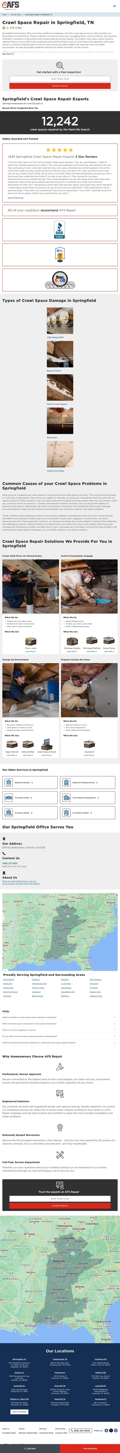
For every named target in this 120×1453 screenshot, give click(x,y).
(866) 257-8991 (9, 863)
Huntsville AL (19, 1386)
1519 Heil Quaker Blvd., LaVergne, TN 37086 (23, 847)
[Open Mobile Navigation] (114, 6)
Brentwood (37, 996)
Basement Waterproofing (28, 1433)
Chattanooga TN (60, 1359)
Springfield (8, 980)
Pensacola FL (100, 1399)
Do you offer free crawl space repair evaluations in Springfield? (29, 1036)
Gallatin (65, 980)
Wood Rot (52, 437)
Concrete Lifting (61, 1433)
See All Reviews (15, 198)
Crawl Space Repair (46, 1433)
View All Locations (19, 1412)
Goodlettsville (68, 992)
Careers (21, 1429)
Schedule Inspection (60, 86)
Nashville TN (60, 1399)
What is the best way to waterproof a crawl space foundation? (29, 1024)
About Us (5, 1429)
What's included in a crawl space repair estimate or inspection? (29, 1017)
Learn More (30, 651)
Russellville (95, 992)
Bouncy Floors (54, 371)
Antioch (36, 980)
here (24, 866)
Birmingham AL (19, 1359)
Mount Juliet (38, 988)
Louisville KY (100, 1386)
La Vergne (66, 984)
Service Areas (16, 14)
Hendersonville (39, 984)
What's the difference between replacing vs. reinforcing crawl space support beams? (38, 1043)
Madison (65, 996)
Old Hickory (96, 980)
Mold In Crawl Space (57, 404)
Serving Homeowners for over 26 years (21, 103)
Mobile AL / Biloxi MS (19, 1399)
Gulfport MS (100, 1373)
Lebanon (36, 992)
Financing (42, 1429)
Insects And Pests (55, 471)
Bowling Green (10, 992)
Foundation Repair (9, 1433)
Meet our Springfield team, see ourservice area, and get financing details (21, 882)
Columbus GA (101, 1359)
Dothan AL (19, 1373)
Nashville (7, 984)
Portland (94, 984)
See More (7, 54)
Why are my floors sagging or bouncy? (19, 1030)
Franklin (7, 996)
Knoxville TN (60, 1386)
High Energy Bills (55, 337)
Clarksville (8, 988)
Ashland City (96, 996)
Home (4, 14)
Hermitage (66, 988)
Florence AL (60, 1373)
